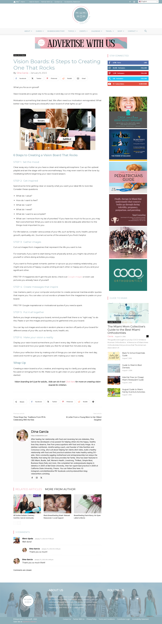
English (144, 1)
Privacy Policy (91, 619)
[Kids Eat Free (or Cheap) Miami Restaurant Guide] (114, 380)
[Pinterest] (123, 598)
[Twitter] (42, 477)
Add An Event (34, 2)
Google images (75, 277)
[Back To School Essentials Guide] (114, 356)
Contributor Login (123, 619)
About (27, 31)
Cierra (110, 336)
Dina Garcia (22, 73)
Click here (70, 381)
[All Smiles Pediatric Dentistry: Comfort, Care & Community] (27, 503)
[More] (93, 401)
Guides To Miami (114, 322)
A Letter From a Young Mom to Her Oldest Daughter (84, 418)
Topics (71, 31)
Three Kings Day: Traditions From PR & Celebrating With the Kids (29, 418)
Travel (109, 31)
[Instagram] (134, 2)
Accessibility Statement (72, 2)
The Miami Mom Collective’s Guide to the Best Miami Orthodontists (126, 329)
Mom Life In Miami (19, 55)
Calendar (95, 31)
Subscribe (143, 84)
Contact (132, 31)
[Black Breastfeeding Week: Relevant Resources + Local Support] (57, 503)
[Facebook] (130, 2)
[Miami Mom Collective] (81, 16)
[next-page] (19, 523)
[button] (146, 31)
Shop (120, 31)
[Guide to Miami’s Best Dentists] (114, 368)
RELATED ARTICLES (28, 489)
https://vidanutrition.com (39, 435)
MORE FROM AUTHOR (60, 489)
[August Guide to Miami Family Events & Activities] (114, 392)
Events (83, 31)
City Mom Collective (29, 622)
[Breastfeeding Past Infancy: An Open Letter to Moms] (88, 503)
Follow (144, 68)
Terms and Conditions (107, 619)
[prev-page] (15, 523)
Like (145, 63)
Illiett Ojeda (27, 538)
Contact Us (58, 2)
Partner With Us (46, 2)
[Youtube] (137, 598)
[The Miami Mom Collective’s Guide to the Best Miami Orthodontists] (128, 313)
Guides (39, 31)
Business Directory (56, 31)
